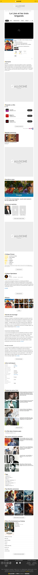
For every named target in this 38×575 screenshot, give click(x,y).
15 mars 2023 (16, 39)
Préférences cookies (30, 569)
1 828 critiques (15, 277)
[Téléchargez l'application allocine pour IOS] (17, 562)
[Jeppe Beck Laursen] (15, 210)
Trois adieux (6, 549)
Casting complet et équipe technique (19, 218)
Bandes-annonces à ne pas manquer (19, 517)
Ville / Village (8, 481)
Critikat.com (11, 262)
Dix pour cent (7, 547)
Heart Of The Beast (7, 540)
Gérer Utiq (28, 570)
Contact (2, 569)
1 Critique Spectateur (19, 293)
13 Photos (19, 310)
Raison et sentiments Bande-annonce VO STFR (9, 501)
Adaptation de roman (9, 485)
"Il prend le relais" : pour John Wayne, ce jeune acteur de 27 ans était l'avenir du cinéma (26, 456)
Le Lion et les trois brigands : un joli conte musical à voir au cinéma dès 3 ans (18, 199)
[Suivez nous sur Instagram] (7, 563)
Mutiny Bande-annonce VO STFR (19, 514)
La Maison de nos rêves (8, 536)
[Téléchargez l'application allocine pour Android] (20, 562)
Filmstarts (28, 562)
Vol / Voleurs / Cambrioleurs (10, 480)
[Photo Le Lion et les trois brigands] (9, 303)
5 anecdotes (15, 373)
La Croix (10, 258)
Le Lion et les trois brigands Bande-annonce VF (11, 143)
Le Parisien (11, 260)
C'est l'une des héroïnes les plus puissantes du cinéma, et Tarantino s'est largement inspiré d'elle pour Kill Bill (26, 401)
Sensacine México (32, 564)
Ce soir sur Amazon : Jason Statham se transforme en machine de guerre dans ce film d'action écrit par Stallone (26, 410)
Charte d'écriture (17, 570)
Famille (15, 40)
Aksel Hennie (18, 44)
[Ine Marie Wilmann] (22, 210)
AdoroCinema (34, 563)
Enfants (7, 478)
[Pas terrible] (7, 262)
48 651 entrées (16, 374)
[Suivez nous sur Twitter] (5, 563)
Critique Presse (9, 254)
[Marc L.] (6, 276)
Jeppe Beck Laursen (24, 44)
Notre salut (6, 538)
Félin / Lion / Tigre (8, 477)
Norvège (15, 364)
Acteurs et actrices (10, 204)
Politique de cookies (24, 569)
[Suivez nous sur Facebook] (2, 563)
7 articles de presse (19, 269)
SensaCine (34, 562)
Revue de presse (11, 570)
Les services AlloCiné (23, 570)
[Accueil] (18, 1)
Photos (7, 297)
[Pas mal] (7, 258)
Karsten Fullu (17, 43)
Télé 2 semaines (12, 257)
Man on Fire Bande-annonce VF (19, 501)
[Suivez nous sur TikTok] (10, 563)
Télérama (10, 261)
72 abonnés (10, 277)
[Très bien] (7, 257)
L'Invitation (16, 522)
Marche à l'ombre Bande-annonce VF (9, 514)
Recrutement (11, 569)
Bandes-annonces (10, 132)
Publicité (15, 569)
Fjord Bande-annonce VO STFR (28, 501)
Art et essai (8, 484)
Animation (27, 39)
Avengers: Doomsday (8, 545)
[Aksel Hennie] (8, 210)
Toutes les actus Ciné (19, 427)
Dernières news (9, 179)
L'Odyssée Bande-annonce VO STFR (28, 514)
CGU (18, 569)
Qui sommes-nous (6, 569)
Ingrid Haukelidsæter (23, 43)
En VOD (6, 106)
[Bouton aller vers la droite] (32, 20)
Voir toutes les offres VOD (19, 126)
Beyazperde (29, 563)
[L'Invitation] (9, 528)
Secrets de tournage (11, 314)
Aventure (30, 39)
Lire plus (6, 288)
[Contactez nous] (6, 566)
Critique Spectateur (11, 273)
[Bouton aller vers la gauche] (30, 20)
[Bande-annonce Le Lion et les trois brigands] (9, 45)
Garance (6, 543)
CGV (20, 569)
